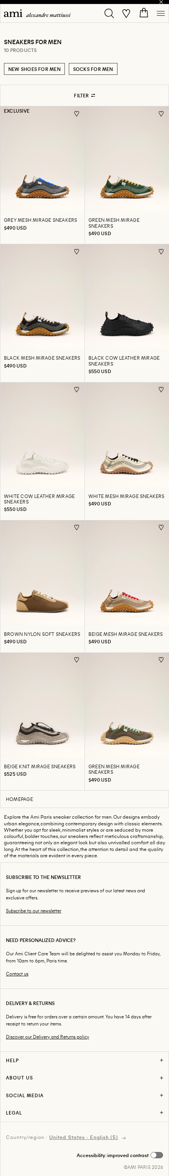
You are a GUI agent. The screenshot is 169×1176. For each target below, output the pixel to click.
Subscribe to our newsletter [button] (33, 911)
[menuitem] (37, 13)
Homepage (19, 799)
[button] (120, 1155)
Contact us (17, 974)
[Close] (161, 2)
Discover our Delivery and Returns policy (47, 1037)
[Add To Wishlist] (76, 113)
